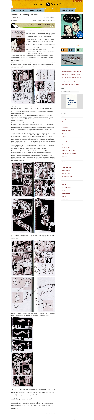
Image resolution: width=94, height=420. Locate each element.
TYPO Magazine (65, 184)
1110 (63, 116)
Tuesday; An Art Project (67, 182)
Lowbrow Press (65, 141)
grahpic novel (44, 20)
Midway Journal (65, 144)
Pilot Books (64, 161)
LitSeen (63, 139)
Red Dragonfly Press (66, 167)
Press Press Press (66, 164)
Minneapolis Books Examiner (68, 150)
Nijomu (48, 30)
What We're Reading (51, 413)
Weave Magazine (66, 193)
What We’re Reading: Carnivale (24, 15)
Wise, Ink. (64, 196)
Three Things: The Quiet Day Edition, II (71, 74)
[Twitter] (76, 1)
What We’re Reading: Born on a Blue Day (71, 71)
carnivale (34, 20)
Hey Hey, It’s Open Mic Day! (68, 81)
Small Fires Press (66, 173)
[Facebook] (73, 1)
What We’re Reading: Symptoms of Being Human (71, 78)
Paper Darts (64, 159)
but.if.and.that (65, 127)
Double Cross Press (66, 130)
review (54, 20)
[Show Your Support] (80, 1)
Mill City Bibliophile (66, 147)
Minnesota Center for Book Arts (69, 153)
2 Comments (16, 17)
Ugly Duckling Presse (67, 187)
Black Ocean (65, 121)
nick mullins (50, 20)
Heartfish (64, 136)
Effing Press (64, 133)
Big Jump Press (65, 119)
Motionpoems (65, 156)
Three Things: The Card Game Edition (71, 84)
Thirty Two (64, 179)
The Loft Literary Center (67, 176)
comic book (39, 20)
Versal (63, 190)
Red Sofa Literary (66, 170)
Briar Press (64, 124)
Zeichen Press (65, 199)
